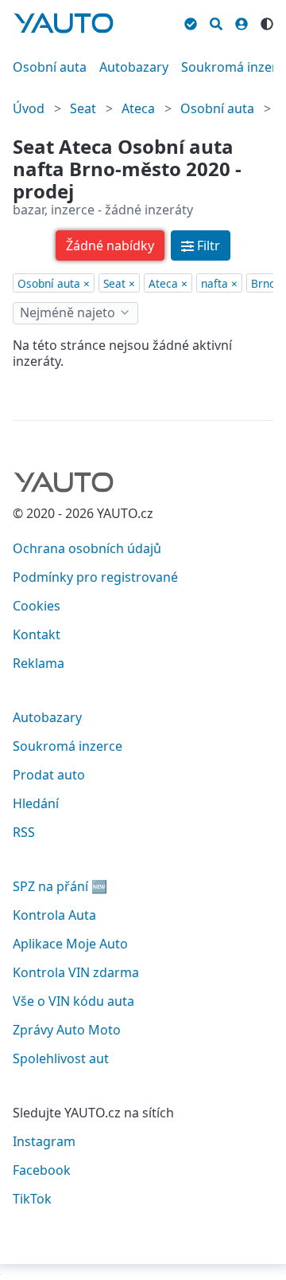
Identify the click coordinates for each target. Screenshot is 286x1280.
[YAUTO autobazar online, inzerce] (63, 23)
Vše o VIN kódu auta (73, 1001)
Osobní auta (50, 67)
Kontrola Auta (54, 915)
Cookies (36, 605)
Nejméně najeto (67, 312)
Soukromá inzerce (67, 746)
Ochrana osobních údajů (87, 548)
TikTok (32, 1198)
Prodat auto (49, 774)
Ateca (138, 108)
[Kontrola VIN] (190, 21)
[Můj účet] (241, 21)
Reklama (38, 663)
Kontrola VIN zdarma (76, 972)
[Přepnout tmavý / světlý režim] (267, 21)
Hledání (36, 803)
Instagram (44, 1141)
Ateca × (168, 283)
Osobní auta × (53, 283)
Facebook (42, 1170)
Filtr (208, 245)
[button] (110, 245)
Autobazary (133, 67)
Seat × (119, 283)
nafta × (219, 283)
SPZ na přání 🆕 (60, 886)
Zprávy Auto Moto (67, 1030)
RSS (24, 832)
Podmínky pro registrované (95, 577)
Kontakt (36, 634)
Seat (83, 108)
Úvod (28, 108)
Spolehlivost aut (61, 1058)
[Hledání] (216, 21)
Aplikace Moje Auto (70, 943)
